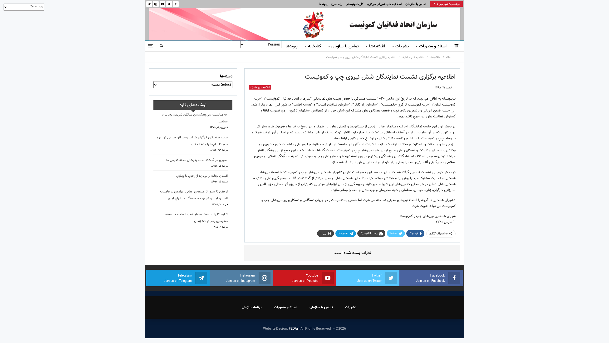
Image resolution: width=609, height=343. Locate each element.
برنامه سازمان (252, 307)
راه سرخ (336, 4)
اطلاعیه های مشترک (260, 87)
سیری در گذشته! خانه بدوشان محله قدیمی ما (197, 160)
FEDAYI (294, 328)
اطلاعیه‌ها (377, 46)
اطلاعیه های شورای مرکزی (384, 4)
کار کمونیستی (354, 4)
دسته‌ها (226, 76)
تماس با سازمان (415, 4)
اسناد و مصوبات (433, 46)
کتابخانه (314, 46)
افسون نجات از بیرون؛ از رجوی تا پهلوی (202, 176)
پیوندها (323, 4)
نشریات (402, 46)
